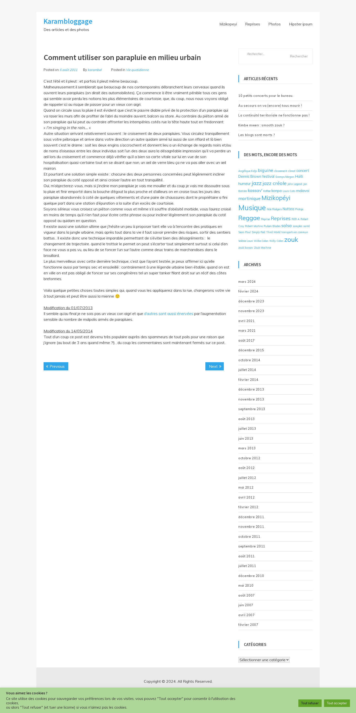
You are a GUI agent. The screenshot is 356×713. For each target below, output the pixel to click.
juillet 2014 (247, 370)
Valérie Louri (245, 241)
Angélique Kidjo (247, 171)
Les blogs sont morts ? (256, 135)
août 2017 (246, 340)
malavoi (302, 190)
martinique (249, 198)
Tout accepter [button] (337, 703)
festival (268, 176)
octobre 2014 (249, 360)
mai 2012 (245, 487)
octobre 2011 (249, 536)
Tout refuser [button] (310, 703)
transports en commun (294, 232)
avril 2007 (246, 615)
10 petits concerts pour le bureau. (265, 96)
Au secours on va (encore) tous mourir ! (270, 105)
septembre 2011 (251, 546)
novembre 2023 (251, 311)
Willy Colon (276, 241)
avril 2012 (246, 497)
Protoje (299, 209)
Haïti (299, 176)
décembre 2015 (251, 350)
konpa (276, 190)
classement (280, 171)
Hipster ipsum (300, 24)
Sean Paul (244, 232)
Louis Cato (289, 191)
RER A (296, 219)
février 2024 (248, 291)
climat (291, 171)
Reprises (252, 24)
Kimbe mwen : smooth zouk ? (261, 125)
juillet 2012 (247, 478)
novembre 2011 (251, 527)
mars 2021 (247, 330)
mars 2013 (247, 448)
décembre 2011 (251, 517)
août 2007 (246, 595)
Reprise (265, 219)
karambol (94, 70)
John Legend (294, 184)
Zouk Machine (262, 247)
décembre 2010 (251, 576)
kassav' (255, 190)
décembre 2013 (251, 389)
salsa (286, 225)
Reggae (249, 218)
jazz (257, 183)
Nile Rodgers (274, 209)
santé (306, 226)
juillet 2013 (247, 428)
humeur (244, 183)
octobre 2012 (249, 458)
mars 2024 (247, 282)
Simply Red (258, 232)
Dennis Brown (249, 176)
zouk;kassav (245, 247)
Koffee (267, 191)
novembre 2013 (251, 399)
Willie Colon (261, 241)
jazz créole (274, 183)
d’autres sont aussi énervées (169, 313)
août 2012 (246, 468)
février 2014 (248, 380)
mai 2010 (245, 585)
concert (302, 170)
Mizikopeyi (228, 24)
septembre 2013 (251, 409)
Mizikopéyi (276, 197)
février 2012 (248, 507)
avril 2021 (246, 321)
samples (297, 226)
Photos (274, 24)
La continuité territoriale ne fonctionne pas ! (274, 115)
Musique (252, 207)
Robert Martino (254, 226)
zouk (291, 239)
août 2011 (246, 556)
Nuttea (288, 209)
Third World (273, 232)
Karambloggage (68, 21)
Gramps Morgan (284, 176)
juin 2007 (245, 605)
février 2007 (248, 625)
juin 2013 (245, 438)
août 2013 (246, 419)
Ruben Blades (272, 226)
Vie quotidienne (137, 70)
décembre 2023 (251, 301)
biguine (265, 170)
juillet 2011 (247, 566)
